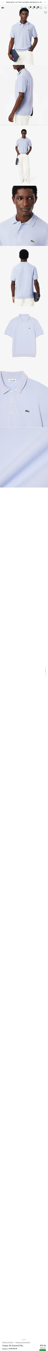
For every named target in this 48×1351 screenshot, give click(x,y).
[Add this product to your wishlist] (45, 12)
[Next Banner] (45, 2)
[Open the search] (41, 8)
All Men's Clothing (7, 1342)
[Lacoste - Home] (3, 8)
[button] (22, 8)
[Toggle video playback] (3, 122)
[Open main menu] (45, 8)
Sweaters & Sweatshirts (22, 1342)
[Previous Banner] (3, 2)
